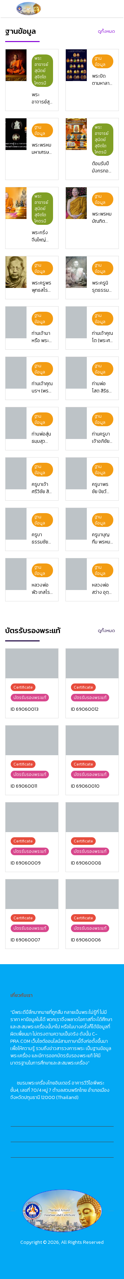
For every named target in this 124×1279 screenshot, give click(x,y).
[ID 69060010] (92, 740)
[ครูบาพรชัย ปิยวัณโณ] (76, 473)
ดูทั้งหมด (106, 31)
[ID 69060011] (32, 740)
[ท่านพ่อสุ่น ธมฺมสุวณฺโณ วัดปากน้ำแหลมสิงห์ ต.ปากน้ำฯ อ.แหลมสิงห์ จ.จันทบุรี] (16, 423)
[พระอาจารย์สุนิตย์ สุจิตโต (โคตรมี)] (16, 65)
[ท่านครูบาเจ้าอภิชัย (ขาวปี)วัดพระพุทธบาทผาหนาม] (76, 423)
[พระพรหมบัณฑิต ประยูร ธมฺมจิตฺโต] (76, 203)
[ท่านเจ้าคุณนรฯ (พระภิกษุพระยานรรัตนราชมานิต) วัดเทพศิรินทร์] (16, 373)
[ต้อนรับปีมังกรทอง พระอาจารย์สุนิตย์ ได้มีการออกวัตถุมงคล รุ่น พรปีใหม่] (76, 134)
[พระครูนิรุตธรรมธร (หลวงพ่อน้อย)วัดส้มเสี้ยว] (76, 272)
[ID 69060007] (32, 894)
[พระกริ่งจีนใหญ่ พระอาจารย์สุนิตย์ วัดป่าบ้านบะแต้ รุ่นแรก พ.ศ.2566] (16, 203)
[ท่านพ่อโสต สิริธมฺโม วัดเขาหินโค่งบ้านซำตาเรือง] (76, 373)
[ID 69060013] (32, 663)
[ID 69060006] (92, 894)
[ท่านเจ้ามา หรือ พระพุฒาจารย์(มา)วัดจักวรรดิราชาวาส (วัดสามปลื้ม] (16, 322)
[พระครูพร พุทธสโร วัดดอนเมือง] (16, 272)
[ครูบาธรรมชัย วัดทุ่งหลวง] (16, 524)
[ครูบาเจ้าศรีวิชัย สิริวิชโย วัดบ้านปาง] (16, 473)
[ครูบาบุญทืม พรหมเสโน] (76, 524)
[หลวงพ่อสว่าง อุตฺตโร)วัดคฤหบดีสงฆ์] (76, 574)
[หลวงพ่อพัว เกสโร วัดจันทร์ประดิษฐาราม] (16, 574)
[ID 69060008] (92, 817)
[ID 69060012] (92, 663)
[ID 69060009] (32, 817)
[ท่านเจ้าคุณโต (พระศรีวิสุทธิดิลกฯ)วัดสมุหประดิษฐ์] (76, 322)
